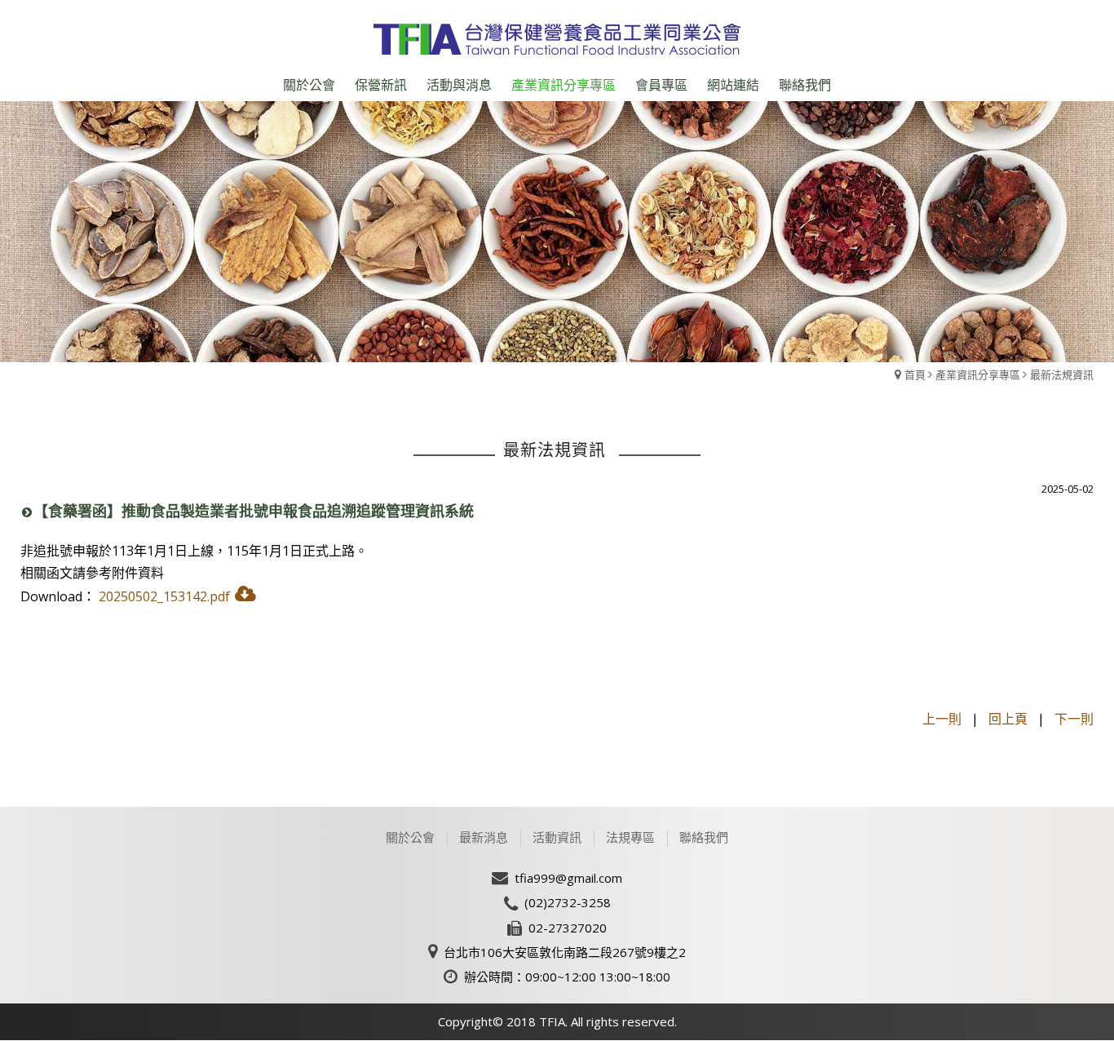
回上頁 (1008, 719)
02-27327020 (567, 927)
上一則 (941, 719)
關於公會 (410, 837)
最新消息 (483, 837)
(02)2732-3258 (567, 902)
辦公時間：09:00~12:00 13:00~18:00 (567, 976)
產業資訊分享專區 (977, 374)
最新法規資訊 (1062, 374)
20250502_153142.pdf (164, 596)
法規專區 (630, 837)
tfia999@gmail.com (568, 878)
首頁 (915, 374)
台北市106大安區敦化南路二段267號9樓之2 (565, 952)
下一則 (1074, 719)
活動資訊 (557, 837)
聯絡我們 (703, 837)
